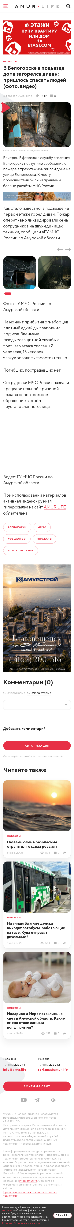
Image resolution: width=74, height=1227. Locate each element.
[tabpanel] (20, 272)
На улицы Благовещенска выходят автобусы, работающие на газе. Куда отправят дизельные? (36, 930)
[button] (53, 1100)
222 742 (49, 1064)
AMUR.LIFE (55, 506)
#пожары (44, 538)
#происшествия (20, 550)
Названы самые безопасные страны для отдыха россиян (32, 844)
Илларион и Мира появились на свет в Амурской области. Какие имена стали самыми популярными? (36, 1020)
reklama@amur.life (53, 1069)
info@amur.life (14, 1069)
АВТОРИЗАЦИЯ (37, 745)
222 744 (14, 1064)
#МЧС (42, 527)
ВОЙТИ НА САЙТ (37, 1086)
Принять (62, 1215)
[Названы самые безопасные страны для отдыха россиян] (65, 852)
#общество (17, 538)
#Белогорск (17, 527)
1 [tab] (7, 293)
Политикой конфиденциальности (21, 1223)
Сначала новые (14, 693)
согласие (7, 1210)
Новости (10, 61)
